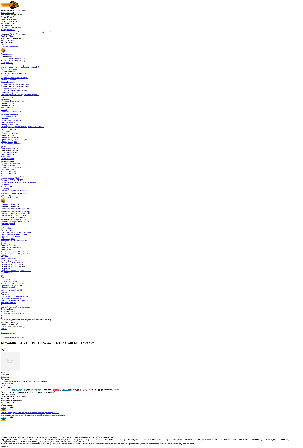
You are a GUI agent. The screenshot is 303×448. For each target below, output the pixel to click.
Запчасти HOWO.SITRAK (11, 247)
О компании (6, 415)
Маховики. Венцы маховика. (12, 101)
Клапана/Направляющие (11, 112)
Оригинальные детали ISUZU (13, 286)
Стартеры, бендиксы (9, 197)
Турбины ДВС (7, 186)
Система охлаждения (9, 148)
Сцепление (5, 292)
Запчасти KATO (7, 249)
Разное (3, 275)
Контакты (36, 415)
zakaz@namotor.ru (8, 30)
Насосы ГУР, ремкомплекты (12, 262)
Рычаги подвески (8, 239)
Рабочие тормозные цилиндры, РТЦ (15, 219)
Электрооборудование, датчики (14, 191)
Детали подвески (8, 224)
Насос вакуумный (8, 169)
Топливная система (9, 172)
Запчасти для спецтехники (48, 413)
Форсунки (5, 184)
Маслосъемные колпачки (11, 133)
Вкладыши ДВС (7, 107)
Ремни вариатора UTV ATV (12, 290)
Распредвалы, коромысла (11, 120)
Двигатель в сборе (8, 80)
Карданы (4, 256)
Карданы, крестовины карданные (14, 251)
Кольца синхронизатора (10, 281)
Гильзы (4, 110)
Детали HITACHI (8, 82)
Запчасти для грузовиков (27, 413)
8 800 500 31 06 (7, 36)
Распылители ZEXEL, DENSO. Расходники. (19, 182)
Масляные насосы (8, 165)
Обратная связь (7, 405)
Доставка (28, 415)
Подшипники (6, 273)
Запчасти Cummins (8, 245)
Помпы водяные (7, 154)
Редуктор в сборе (8, 288)
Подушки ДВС (7, 269)
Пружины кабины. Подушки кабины (16, 271)
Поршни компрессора (9, 97)
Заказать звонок (7, 25)
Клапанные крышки (9, 69)
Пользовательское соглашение (52, 415)
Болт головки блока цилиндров (13, 65)
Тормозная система (8, 303)
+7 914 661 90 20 (7, 13)
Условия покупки (18, 415)
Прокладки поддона (9, 142)
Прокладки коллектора (10, 137)
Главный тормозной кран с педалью (15, 307)
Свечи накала (6, 195)
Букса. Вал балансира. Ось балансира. (16, 232)
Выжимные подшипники (11, 298)
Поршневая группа (8, 103)
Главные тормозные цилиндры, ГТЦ (16, 213)
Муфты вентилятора (9, 152)
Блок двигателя (7, 63)
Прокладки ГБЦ (7, 135)
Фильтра (4, 75)
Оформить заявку (8, 322)
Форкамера (5, 189)
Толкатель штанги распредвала (13, 73)
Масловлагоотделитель (10, 163)
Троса (3, 315)
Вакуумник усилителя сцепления (14, 296)
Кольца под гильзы (8, 131)
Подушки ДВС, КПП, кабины (13, 264)
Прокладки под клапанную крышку (15, 140)
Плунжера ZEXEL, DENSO (12, 180)
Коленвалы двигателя (9, 114)
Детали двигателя (8, 333)
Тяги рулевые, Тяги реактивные (14, 241)
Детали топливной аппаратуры (13, 176)
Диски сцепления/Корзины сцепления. (16, 301)
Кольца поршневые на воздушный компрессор (20, 95)
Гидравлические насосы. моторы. (14, 78)
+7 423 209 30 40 (7, 17)
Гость (3, 45)
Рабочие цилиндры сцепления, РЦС (15, 222)
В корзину (5, 375)
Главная (4, 329)
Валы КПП (5, 279)
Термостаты (6, 157)
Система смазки (7, 159)
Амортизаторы (7, 230)
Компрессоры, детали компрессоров (15, 84)
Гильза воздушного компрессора (14, 90)
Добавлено (5, 377)
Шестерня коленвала (9, 125)
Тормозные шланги (9, 311)
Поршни (4, 118)
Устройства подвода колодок (12, 313)
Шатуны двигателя (8, 122)
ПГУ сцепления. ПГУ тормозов (13, 217)
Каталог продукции (9, 413)
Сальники (5, 146)
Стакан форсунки (8, 71)
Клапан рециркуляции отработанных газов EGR (20, 67)
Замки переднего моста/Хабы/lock (14, 234)
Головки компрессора (9, 93)
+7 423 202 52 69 (7, 40)
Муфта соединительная (10, 260)
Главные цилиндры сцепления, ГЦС (15, 215)
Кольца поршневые (9, 116)
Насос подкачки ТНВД (10, 178)
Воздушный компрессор (10, 88)
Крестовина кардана (9, 258)
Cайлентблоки (7, 228)
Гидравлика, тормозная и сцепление (15, 209)
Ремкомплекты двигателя (11, 144)
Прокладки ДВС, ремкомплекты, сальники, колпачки (22, 127)
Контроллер (6, 99)
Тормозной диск (7, 309)
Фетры (3, 243)
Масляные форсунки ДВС (11, 167)
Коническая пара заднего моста (13, 283)
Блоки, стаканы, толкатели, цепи (14, 58)
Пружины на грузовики (10, 237)
